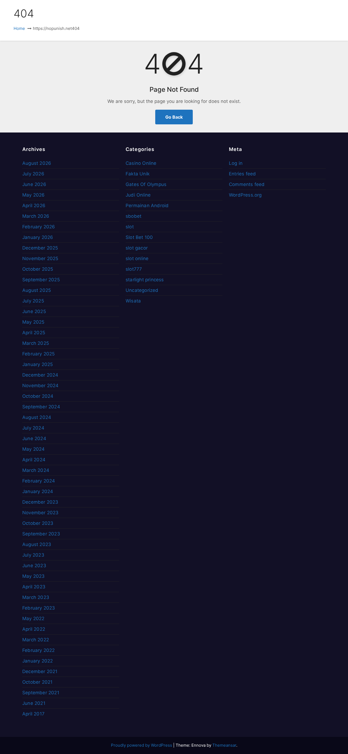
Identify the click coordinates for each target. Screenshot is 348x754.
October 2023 (37, 523)
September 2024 (41, 406)
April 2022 (33, 629)
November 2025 (40, 258)
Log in (236, 163)
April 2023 (33, 586)
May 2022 (33, 618)
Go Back (174, 117)
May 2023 (33, 576)
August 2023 (36, 544)
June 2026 (34, 184)
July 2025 (33, 301)
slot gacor (137, 248)
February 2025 (38, 354)
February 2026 (38, 226)
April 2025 (33, 332)
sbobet (133, 216)
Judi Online (138, 195)
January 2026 (37, 237)
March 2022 (35, 639)
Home (19, 28)
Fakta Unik (138, 173)
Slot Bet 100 (139, 237)
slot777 (134, 269)
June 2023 (34, 565)
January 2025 (37, 364)
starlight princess (145, 279)
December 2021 (40, 671)
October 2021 (37, 682)
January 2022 (37, 661)
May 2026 (33, 195)
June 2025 (34, 311)
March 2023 (35, 597)
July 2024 (33, 428)
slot (130, 226)
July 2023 (33, 555)
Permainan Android (147, 205)
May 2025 (33, 322)
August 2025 (36, 290)
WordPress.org (245, 195)
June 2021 (33, 703)
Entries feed (242, 173)
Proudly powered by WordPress (142, 745)
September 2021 (40, 692)
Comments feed (247, 184)
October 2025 (37, 269)
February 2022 (38, 650)
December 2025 (40, 248)
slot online (137, 258)
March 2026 (35, 216)
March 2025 (35, 343)
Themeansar (224, 745)
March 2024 (35, 470)
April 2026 (33, 205)
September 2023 (41, 534)
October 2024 (37, 396)
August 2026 (36, 163)
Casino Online (141, 163)
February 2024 (38, 481)
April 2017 (33, 714)
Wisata (133, 301)
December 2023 (40, 502)
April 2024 (33, 459)
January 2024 (37, 491)
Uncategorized (142, 290)
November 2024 (40, 385)
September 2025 (41, 279)
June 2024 (34, 438)
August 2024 (36, 417)
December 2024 (40, 375)
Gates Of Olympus (146, 184)
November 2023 (40, 512)
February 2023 (38, 608)
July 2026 (33, 173)
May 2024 (33, 449)
